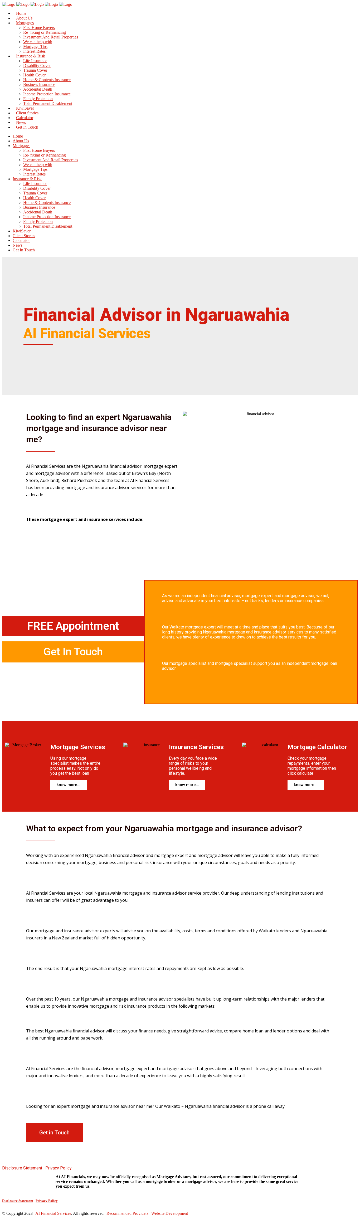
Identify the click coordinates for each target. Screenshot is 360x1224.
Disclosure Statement (22, 1168)
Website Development (169, 1213)
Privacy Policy (58, 1168)
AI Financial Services (53, 1213)
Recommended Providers (127, 1213)
